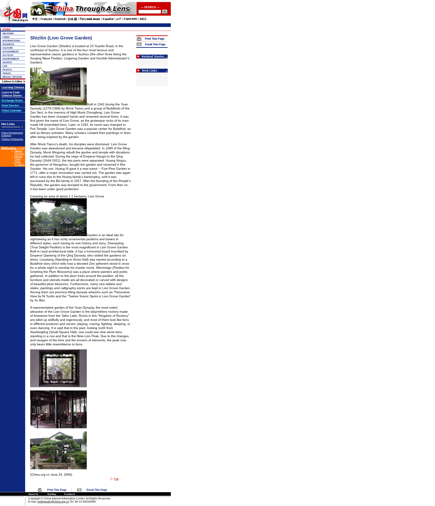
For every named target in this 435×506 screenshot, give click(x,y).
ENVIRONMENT (10, 59)
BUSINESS (8, 44)
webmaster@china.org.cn (53, 501)
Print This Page (57, 489)
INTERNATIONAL (11, 40)
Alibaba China (18, 158)
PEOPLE (7, 69)
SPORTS (7, 62)
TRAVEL (6, 73)
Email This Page (97, 489)
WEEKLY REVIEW (12, 77)
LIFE (4, 66)
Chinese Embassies (12, 139)
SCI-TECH (7, 55)
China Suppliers (19, 163)
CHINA (6, 37)
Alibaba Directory (19, 152)
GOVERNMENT (10, 51)
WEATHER (8, 33)
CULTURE (7, 48)
